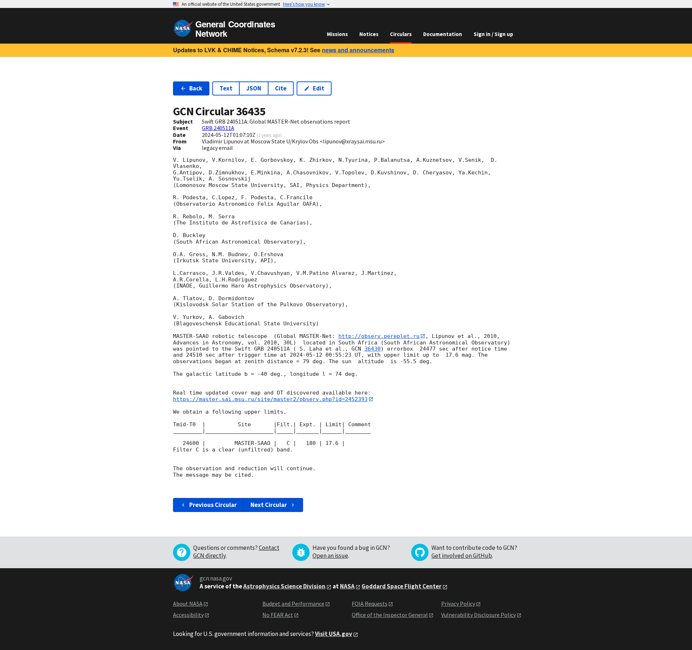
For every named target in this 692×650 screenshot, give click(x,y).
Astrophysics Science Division (284, 586)
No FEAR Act (277, 614)
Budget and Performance (293, 603)
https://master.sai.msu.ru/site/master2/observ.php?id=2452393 (270, 399)
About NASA (188, 603)
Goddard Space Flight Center (401, 586)
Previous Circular (213, 505)
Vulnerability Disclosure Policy (478, 614)
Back (195, 88)
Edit (318, 88)
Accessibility (188, 614)
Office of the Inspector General (390, 614)
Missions (337, 34)
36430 (372, 349)
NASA (347, 586)
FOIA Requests (369, 603)
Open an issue (330, 556)
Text (225, 88)
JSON (253, 88)
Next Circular (268, 505)
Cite (281, 88)
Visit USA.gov (333, 634)
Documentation (442, 34)
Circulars (401, 34)
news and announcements (358, 50)
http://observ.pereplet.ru (379, 336)
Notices (368, 34)
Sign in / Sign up (493, 34)
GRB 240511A (218, 128)
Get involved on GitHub (461, 556)
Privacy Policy (458, 603)
